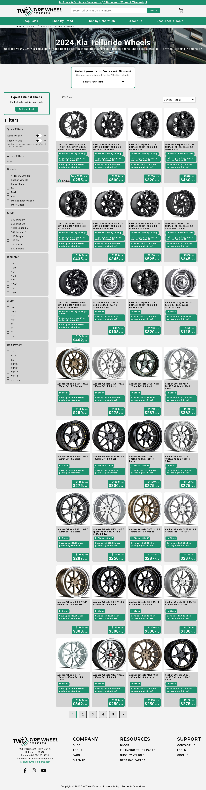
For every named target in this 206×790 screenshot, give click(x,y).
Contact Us (186, 745)
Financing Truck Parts (137, 750)
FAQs (76, 755)
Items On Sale (15, 135)
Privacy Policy (111, 786)
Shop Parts (30, 21)
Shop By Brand (62, 21)
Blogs (124, 745)
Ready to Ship (14, 140)
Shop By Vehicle (132, 755)
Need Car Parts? (132, 760)
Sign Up (182, 755)
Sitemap (79, 760)
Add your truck (27, 109)
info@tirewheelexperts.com (35, 761)
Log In (181, 750)
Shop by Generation (101, 21)
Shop (76, 745)
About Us (135, 21)
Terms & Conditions (133, 786)
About (77, 750)
